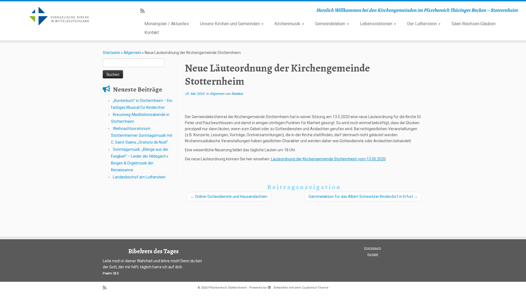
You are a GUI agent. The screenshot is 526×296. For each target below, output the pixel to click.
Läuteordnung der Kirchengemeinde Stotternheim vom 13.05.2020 (328, 159)
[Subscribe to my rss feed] (144, 11)
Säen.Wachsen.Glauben (473, 23)
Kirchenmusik (288, 23)
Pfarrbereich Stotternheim (227, 287)
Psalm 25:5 (111, 273)
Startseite (111, 52)
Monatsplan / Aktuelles (166, 23)
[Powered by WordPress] (269, 287)
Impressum (372, 248)
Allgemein (132, 52)
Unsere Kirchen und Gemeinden (230, 23)
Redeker (237, 94)
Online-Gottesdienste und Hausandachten (228, 196)
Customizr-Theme (315, 287)
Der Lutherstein (422, 23)
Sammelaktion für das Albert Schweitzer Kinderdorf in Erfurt (363, 196)
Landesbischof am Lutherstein (139, 177)
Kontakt (151, 32)
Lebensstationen (376, 23)
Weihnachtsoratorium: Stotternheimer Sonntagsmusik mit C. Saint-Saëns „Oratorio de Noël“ (141, 135)
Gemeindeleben (330, 23)
